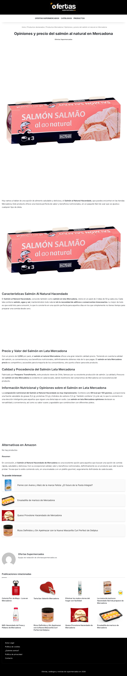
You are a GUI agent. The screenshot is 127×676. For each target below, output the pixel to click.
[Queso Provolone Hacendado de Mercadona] (79, 615)
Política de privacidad (13, 654)
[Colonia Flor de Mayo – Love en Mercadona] (16, 588)
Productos (79, 18)
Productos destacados (36, 27)
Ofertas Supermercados (47, 18)
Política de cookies (12, 647)
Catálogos (66, 18)
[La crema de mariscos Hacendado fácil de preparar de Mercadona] (111, 588)
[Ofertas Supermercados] (63, 7)
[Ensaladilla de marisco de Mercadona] (111, 615)
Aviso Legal (9, 643)
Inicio (23, 27)
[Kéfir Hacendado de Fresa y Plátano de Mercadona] (16, 615)
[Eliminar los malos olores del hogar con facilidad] (79, 588)
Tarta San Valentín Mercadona (46, 598)
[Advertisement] (63, 62)
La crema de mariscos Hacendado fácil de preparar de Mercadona (110, 600)
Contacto (9, 658)
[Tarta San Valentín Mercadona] (48, 588)
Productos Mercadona (54, 27)
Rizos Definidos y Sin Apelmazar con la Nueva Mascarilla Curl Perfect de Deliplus (47, 627)
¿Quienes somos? (12, 651)
